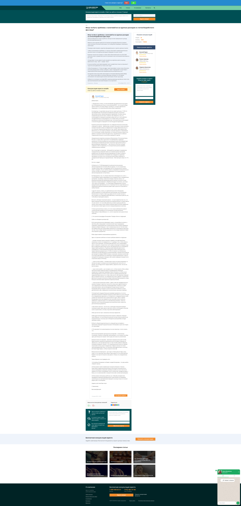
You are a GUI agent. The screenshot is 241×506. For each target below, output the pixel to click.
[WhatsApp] (117, 405)
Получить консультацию (145, 439)
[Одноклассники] (113, 405)
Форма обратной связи (91, 496)
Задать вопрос (144, 19)
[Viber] (115, 405)
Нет (126, 3)
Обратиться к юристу (118, 425)
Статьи (128, 8)
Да (133, 3)
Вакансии (88, 503)
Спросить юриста (121, 395)
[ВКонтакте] (111, 405)
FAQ (120, 8)
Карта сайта (132, 500)
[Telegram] (118, 405)
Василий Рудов (99, 96)
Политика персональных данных (146, 500)
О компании (137, 8)
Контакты (148, 8)
